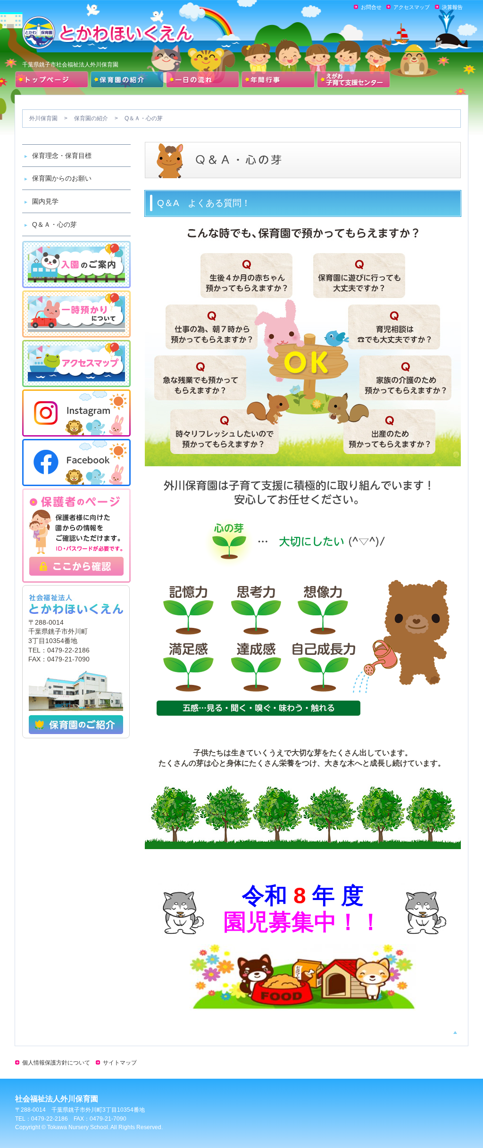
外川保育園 (43, 118)
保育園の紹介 (91, 118)
